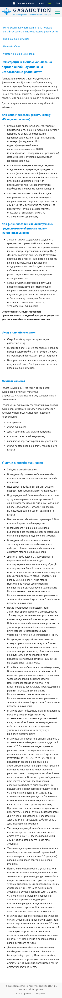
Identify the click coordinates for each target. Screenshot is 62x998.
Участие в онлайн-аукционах (19, 53)
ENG (58, 3)
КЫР (41, 3)
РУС (50, 3)
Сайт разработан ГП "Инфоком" (31, 993)
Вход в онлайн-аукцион (16, 39)
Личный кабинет (26, 3)
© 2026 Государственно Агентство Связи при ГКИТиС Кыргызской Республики (31, 987)
